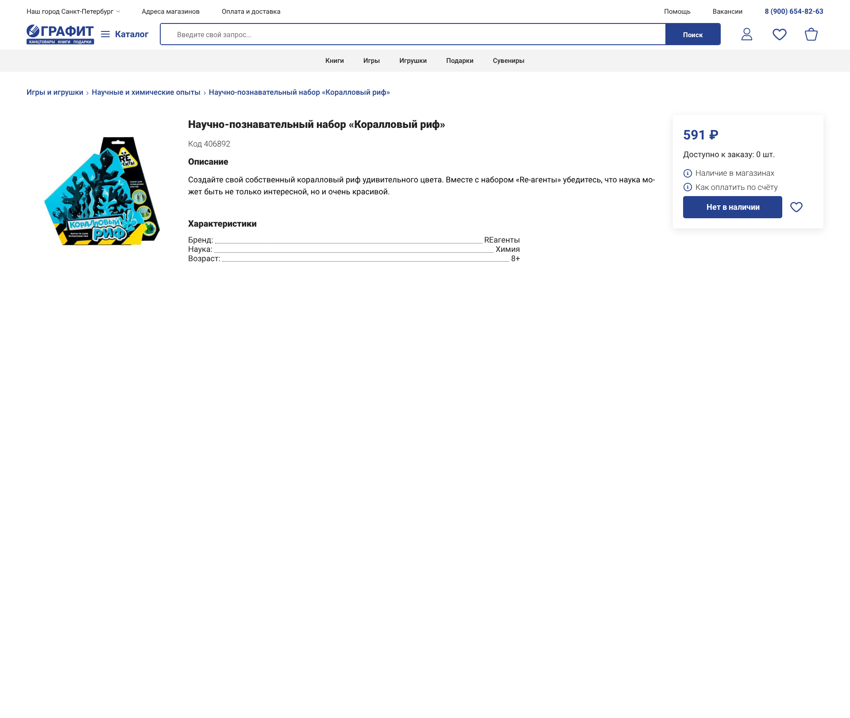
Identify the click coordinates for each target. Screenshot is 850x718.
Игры (371, 61)
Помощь (677, 11)
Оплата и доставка (251, 11)
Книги (334, 61)
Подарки (459, 61)
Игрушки (413, 61)
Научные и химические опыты (146, 92)
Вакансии (728, 11)
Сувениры (509, 61)
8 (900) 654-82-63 (794, 11)
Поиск (693, 35)
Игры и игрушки (55, 92)
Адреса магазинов (171, 11)
